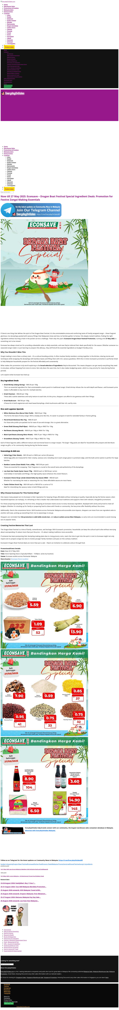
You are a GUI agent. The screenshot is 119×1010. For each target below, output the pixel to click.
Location (7, 13)
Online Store (11, 27)
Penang (9, 31)
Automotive (10, 53)
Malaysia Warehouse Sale (101, 971)
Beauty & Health (11, 59)
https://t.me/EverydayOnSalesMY (71, 860)
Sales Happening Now (9, 78)
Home (6, 4)
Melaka (9, 22)
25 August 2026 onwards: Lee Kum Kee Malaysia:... (20, 901)
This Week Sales (8, 80)
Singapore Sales (21, 977)
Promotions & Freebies (11, 8)
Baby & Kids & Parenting (13, 55)
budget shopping (7, 864)
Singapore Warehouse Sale (35, 977)
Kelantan (10, 19)
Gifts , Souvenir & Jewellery (14, 68)
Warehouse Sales (9, 6)
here (107, 977)
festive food (38, 864)
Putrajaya (10, 36)
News (5, 84)
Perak (9, 33)
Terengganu (11, 43)
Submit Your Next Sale (10, 1002)
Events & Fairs (8, 12)
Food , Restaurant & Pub (13, 66)
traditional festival (73, 864)
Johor (9, 15)
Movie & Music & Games (13, 73)
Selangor (10, 42)
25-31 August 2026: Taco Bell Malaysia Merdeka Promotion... (23, 887)
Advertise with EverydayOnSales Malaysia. (40, 830)
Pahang (9, 29)
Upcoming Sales (8, 82)
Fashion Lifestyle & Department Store (17, 64)
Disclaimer (7, 998)
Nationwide (11, 24)
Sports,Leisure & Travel (13, 75)
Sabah (9, 38)
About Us (7, 996)
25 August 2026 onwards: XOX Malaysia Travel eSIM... (21, 890)
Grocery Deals (47, 864)
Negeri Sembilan (12, 26)
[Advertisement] (49, 109)
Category (6, 52)
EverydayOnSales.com (7, 971)
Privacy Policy (8, 1000)
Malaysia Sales (8, 10)
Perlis (9, 35)
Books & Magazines (12, 61)
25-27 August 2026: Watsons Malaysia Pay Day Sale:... (21, 897)
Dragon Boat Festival (20, 864)
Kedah (9, 17)
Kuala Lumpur (11, 20)
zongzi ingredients (85, 864)
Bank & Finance (11, 57)
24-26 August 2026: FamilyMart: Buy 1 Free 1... (18, 883)
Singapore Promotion (50, 977)
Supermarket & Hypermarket (14, 76)
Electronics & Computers (13, 62)
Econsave (30, 864)
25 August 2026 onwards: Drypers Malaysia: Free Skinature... (23, 894)
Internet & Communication (14, 71)
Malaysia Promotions (59, 864)
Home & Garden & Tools (13, 69)
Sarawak (10, 40)
